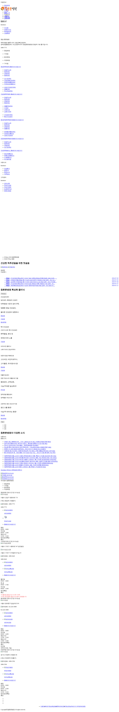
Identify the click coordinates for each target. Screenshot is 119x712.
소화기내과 (7, 111)
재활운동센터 (8, 106)
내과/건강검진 (8, 135)
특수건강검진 (8, 116)
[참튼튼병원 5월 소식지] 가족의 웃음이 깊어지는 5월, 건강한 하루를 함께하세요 (28, 463)
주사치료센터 (8, 91)
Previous (3, 293)
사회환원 (7, 33)
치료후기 (7, 168)
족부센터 (7, 75)
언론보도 (7, 174)
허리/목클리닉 (8, 154)
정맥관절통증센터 (9, 82)
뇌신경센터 (7, 78)
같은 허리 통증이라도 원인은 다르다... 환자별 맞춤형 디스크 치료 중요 (25, 443)
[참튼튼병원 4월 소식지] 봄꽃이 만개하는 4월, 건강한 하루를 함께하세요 (26, 465)
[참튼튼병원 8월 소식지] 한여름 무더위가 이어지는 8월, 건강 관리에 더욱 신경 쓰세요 (30, 457)
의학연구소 (7, 29)
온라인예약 (7, 187)
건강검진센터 (8, 115)
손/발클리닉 (7, 157)
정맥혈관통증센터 (9, 132)
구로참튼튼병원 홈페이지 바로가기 (11, 94)
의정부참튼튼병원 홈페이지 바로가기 (12, 138)
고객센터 (7, 18)
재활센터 (7, 89)
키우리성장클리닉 (9, 84)
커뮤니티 (7, 16)
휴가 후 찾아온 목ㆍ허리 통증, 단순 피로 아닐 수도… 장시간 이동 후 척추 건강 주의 (29, 452)
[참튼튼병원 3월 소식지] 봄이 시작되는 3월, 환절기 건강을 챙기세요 (25, 467)
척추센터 (7, 72)
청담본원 (7, 5)
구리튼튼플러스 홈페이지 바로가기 (11, 150)
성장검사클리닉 (9, 133)
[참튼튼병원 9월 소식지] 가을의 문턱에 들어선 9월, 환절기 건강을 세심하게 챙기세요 (30, 456)
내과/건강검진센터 (10, 87)
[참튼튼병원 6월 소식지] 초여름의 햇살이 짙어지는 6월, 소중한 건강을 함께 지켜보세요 (31, 461)
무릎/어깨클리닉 (9, 155)
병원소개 (7, 13)
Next (2, 422)
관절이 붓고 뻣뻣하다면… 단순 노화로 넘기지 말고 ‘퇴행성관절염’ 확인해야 (27, 441)
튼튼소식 (7, 172)
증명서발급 (7, 191)
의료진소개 (7, 70)
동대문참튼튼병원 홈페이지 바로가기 (12, 120)
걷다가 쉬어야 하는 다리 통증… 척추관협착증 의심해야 (21, 445)
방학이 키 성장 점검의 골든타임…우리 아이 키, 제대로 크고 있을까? (25, 449)
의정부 (6, 11)
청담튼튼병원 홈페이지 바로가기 (11, 66)
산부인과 (7, 110)
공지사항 (7, 183)
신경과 (6, 108)
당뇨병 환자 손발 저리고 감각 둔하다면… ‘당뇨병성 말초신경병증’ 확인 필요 (27, 447)
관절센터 (7, 73)
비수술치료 (7, 159)
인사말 (6, 28)
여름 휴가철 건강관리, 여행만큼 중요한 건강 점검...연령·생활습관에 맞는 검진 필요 (29, 451)
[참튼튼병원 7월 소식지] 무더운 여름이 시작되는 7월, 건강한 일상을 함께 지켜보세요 (30, 459)
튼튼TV (6, 170)
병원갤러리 (7, 31)
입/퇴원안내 (7, 189)
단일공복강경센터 (9, 80)
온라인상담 (7, 185)
